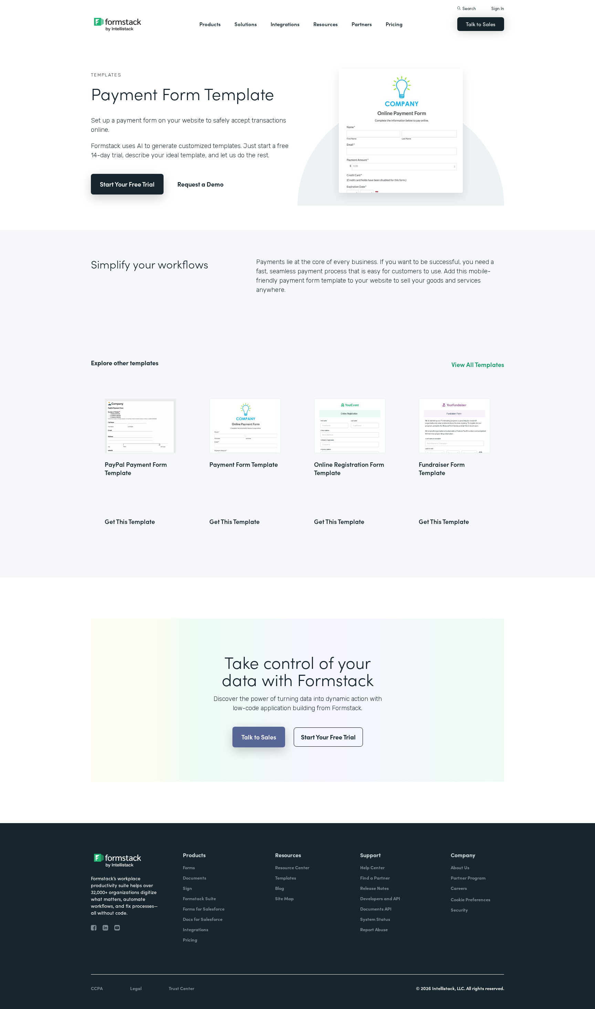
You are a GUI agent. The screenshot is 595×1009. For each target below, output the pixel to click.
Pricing (394, 24)
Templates (106, 74)
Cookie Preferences (470, 899)
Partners (362, 24)
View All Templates (477, 364)
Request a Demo (200, 184)
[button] (210, 24)
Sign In (497, 8)
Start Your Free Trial (127, 184)
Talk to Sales (480, 24)
